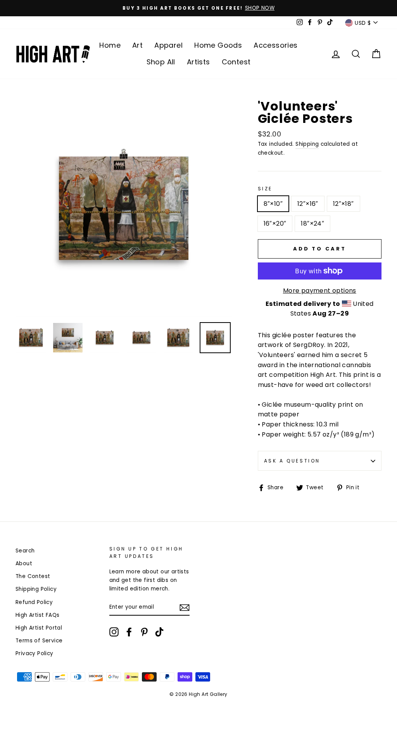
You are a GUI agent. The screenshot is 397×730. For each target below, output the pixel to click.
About (24, 563)
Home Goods (218, 45)
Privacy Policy (35, 653)
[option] (198, 8)
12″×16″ (307, 203)
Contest (236, 62)
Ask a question (292, 460)
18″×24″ (312, 223)
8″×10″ (273, 203)
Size (265, 188)
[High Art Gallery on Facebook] (129, 632)
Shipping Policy (36, 589)
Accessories (275, 45)
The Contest (33, 576)
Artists (198, 62)
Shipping (307, 144)
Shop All (161, 62)
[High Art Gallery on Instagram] (114, 632)
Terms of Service (39, 640)
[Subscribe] (185, 607)
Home (110, 45)
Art (137, 45)
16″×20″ (275, 223)
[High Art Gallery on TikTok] (159, 632)
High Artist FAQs (37, 615)
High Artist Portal (39, 628)
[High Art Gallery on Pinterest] (144, 632)
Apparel (168, 45)
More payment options (319, 290)
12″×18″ (343, 203)
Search (25, 550)
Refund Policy (34, 602)
